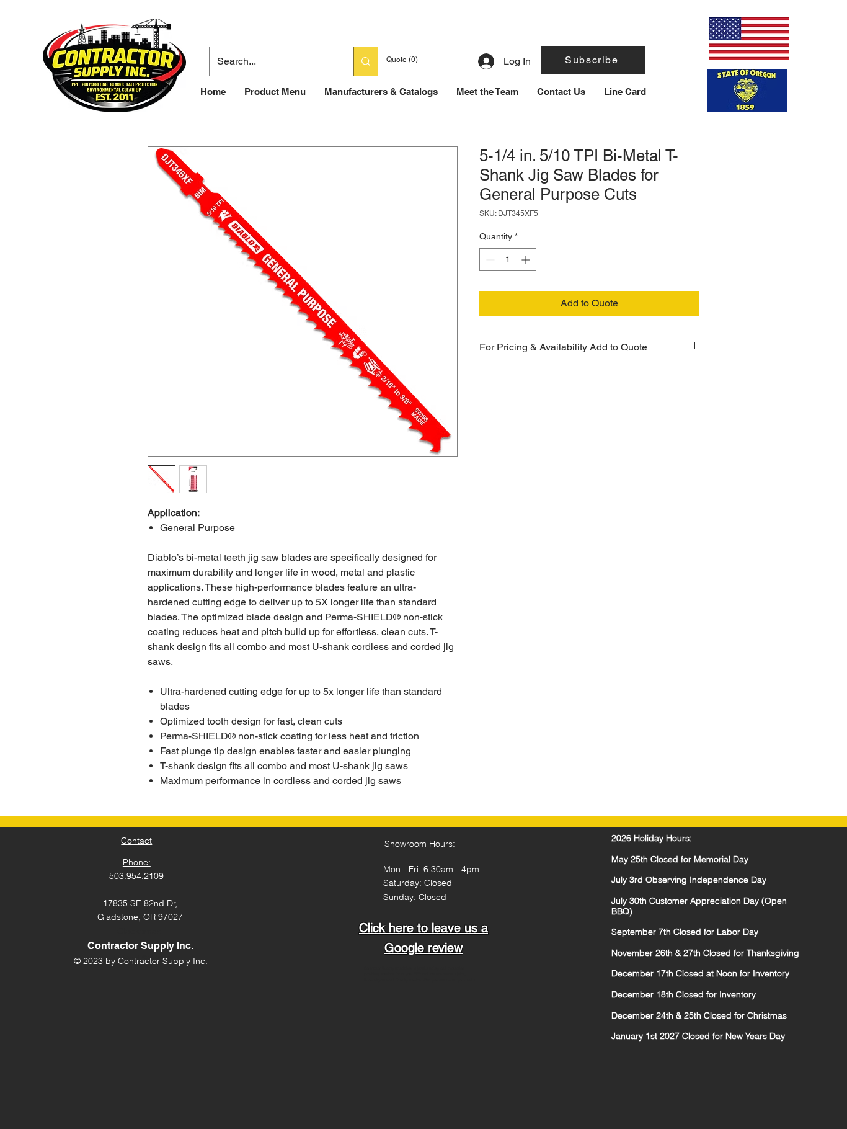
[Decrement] (489, 259)
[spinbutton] (508, 259)
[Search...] (365, 61)
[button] (593, 60)
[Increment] (526, 259)
